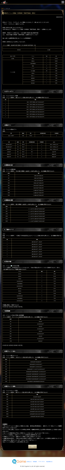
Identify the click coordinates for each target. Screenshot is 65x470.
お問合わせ (29, 461)
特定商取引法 (49, 461)
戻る (32, 446)
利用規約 (35, 461)
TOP (2, 8)
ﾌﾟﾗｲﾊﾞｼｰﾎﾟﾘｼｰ (41, 461)
